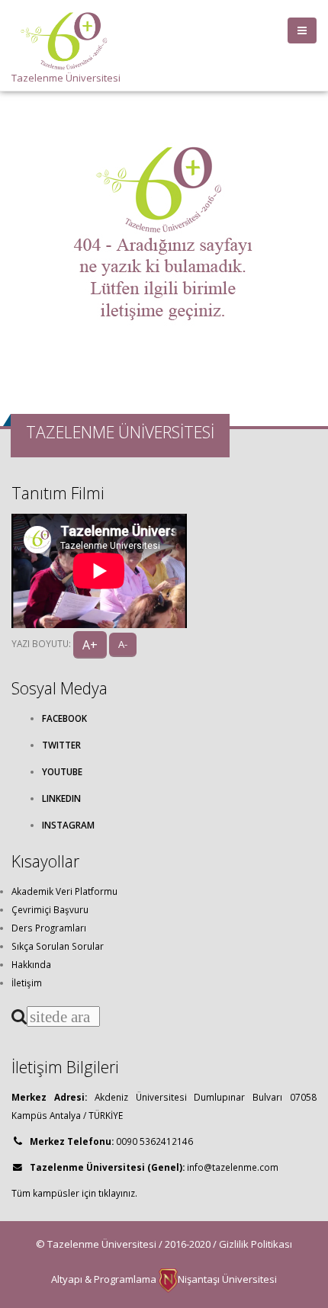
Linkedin (61, 798)
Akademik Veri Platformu (64, 891)
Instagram (68, 825)
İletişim (26, 982)
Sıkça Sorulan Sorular (57, 946)
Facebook (64, 718)
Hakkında (31, 964)
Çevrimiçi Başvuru (49, 909)
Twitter (61, 745)
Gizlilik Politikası (255, 1244)
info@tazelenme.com (232, 1167)
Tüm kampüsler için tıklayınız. (74, 1193)
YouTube (62, 771)
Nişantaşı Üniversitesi (227, 1279)
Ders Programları (48, 928)
